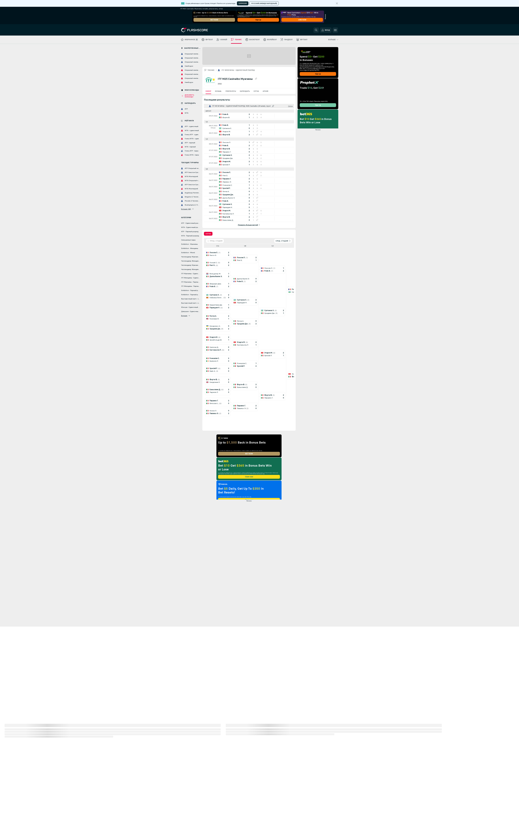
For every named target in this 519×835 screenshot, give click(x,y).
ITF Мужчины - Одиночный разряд (238, 70)
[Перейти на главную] (199, 30)
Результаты (231, 91)
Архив (265, 91)
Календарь (245, 91)
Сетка (256, 91)
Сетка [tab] (208, 234)
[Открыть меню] (335, 30)
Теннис (211, 70)
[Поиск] (316, 30)
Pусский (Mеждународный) (264, 3)
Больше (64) (186, 209)
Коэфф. (218, 91)
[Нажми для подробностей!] (249, 116)
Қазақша (243, 3)
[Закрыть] (337, 3)
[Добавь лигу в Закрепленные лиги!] (256, 79)
